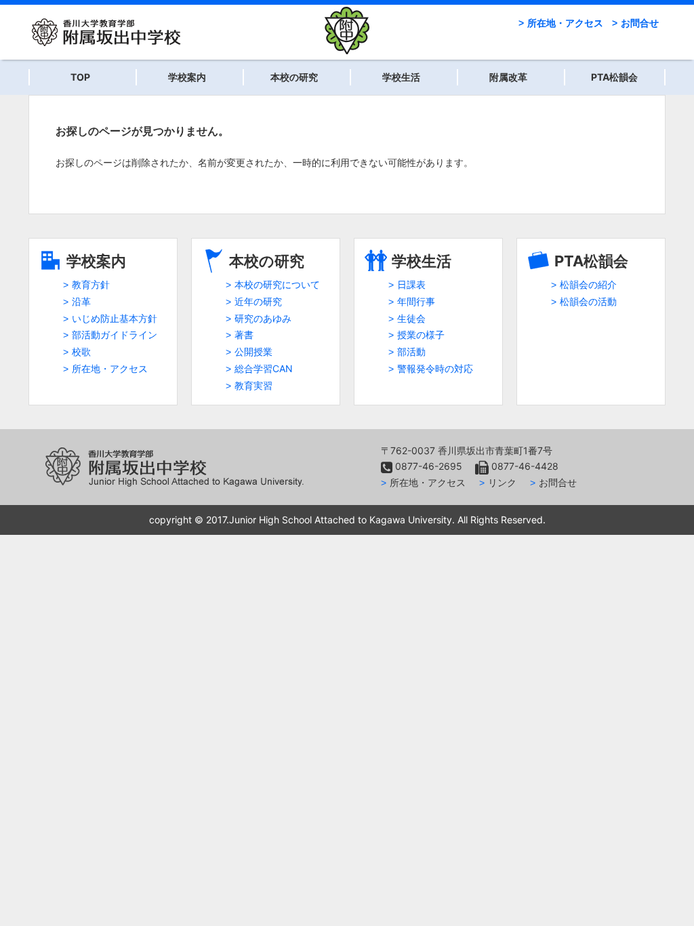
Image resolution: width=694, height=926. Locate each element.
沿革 (81, 301)
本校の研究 (294, 77)
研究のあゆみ (262, 318)
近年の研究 (258, 301)
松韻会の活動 (588, 301)
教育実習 (253, 385)
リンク (502, 482)
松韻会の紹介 (588, 284)
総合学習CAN (263, 368)
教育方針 (91, 284)
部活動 (411, 351)
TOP (80, 77)
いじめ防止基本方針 (114, 318)
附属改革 (508, 77)
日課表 (411, 284)
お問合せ (640, 22)
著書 (243, 334)
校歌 (81, 351)
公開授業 (253, 351)
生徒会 (411, 318)
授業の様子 (421, 334)
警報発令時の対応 (435, 368)
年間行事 (416, 301)
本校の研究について (277, 284)
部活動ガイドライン (114, 334)
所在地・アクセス (565, 22)
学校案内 (187, 77)
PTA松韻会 (614, 77)
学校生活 (401, 77)
